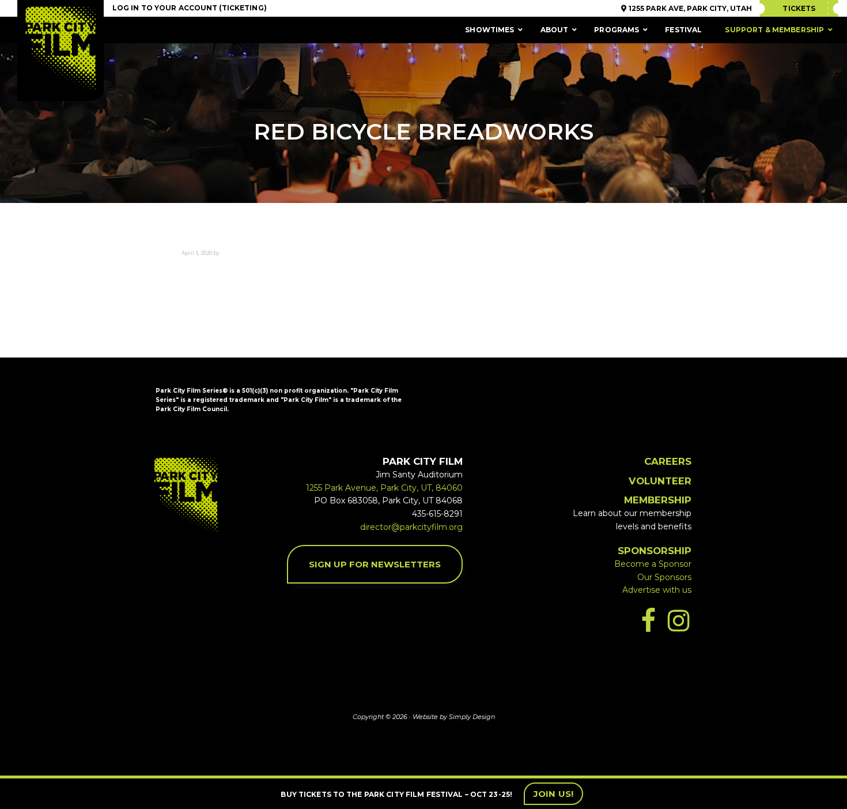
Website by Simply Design (454, 717)
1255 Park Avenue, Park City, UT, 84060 (384, 488)
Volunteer (660, 481)
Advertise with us (656, 590)
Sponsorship (654, 550)
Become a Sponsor (652, 564)
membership (657, 500)
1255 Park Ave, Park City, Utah (689, 8)
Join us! (553, 793)
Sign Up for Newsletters (375, 564)
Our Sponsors (664, 577)
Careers (667, 461)
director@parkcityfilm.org (411, 527)
